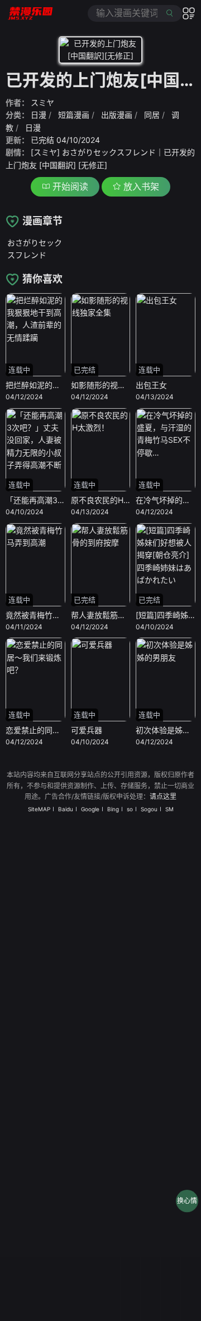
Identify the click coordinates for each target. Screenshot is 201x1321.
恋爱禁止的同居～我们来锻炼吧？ (64, 730)
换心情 (187, 1200)
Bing (113, 809)
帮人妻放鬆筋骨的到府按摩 (118, 615)
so (130, 809)
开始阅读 (69, 186)
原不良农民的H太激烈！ (113, 500)
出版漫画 (116, 114)
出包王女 (151, 385)
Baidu (65, 809)
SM (169, 809)
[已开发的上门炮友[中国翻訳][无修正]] (100, 51)
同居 (152, 114)
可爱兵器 (86, 730)
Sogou (149, 809)
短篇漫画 (73, 114)
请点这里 (163, 796)
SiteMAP (39, 809)
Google (90, 809)
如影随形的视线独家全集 (114, 385)
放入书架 (140, 186)
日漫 (38, 114)
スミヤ (42, 102)
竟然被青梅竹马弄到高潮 (49, 615)
